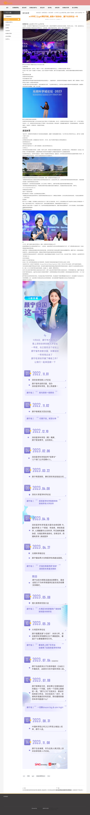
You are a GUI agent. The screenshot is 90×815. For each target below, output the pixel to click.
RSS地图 (51, 808)
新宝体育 (24, 7)
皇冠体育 (41, 809)
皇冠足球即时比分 (40, 776)
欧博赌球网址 (16, 7)
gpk (33, 776)
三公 (49, 776)
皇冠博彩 (24, 127)
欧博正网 (57, 7)
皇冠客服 (51, 809)
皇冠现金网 (46, 809)
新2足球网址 (75, 7)
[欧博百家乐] (8, 3)
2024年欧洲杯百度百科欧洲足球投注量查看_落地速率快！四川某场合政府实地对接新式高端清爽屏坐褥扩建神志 (35, 790)
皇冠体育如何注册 (26, 74)
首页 (7, 7)
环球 (28, 776)
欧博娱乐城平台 (33, 7)
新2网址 (50, 7)
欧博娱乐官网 (66, 7)
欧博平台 (7, 13)
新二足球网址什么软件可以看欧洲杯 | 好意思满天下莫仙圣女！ (69, 790)
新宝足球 (42, 7)
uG (24, 776)
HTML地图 (55, 808)
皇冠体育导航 (36, 809)
